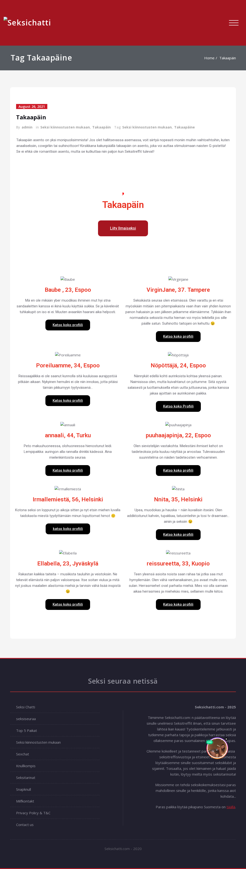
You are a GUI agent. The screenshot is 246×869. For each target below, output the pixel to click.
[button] (123, 228)
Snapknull (23, 789)
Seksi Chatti (25, 707)
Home (209, 57)
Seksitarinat (25, 777)
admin (27, 127)
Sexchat (22, 754)
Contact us (25, 824)
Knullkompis (26, 765)
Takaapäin (227, 57)
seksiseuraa (26, 718)
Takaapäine (184, 127)
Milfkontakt (25, 801)
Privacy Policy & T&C (33, 812)
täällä (231, 806)
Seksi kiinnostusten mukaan (65, 127)
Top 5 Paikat (26, 730)
